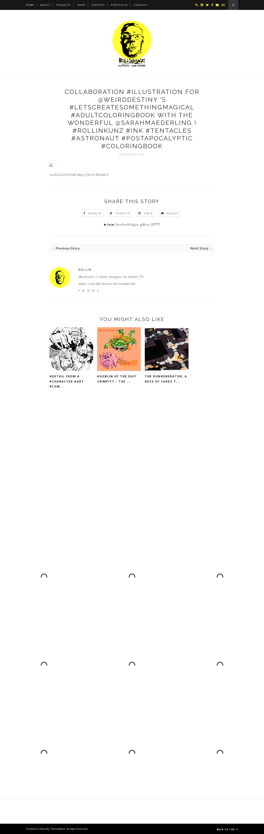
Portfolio (119, 4)
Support (98, 4)
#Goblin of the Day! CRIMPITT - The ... (117, 378)
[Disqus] (132, 457)
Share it (95, 213)
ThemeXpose (58, 828)
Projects (64, 4)
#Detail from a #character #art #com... (67, 381)
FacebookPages (126, 224)
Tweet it (123, 213)
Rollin (84, 269)
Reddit (173, 213)
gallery (145, 224)
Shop (81, 4)
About (45, 4)
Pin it (148, 213)
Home (30, 4)
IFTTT (155, 224)
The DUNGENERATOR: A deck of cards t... (166, 378)
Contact (141, 4)
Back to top (226, 829)
